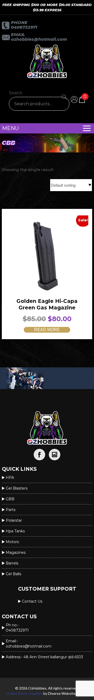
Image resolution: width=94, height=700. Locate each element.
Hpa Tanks (15, 531)
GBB (10, 499)
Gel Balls (13, 574)
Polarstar (14, 520)
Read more (47, 329)
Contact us (32, 601)
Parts (10, 509)
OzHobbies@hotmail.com (39, 39)
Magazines (16, 552)
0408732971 (24, 27)
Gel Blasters (16, 488)
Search (15, 93)
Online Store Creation (25, 693)
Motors (12, 541)
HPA (10, 477)
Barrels (12, 563)
